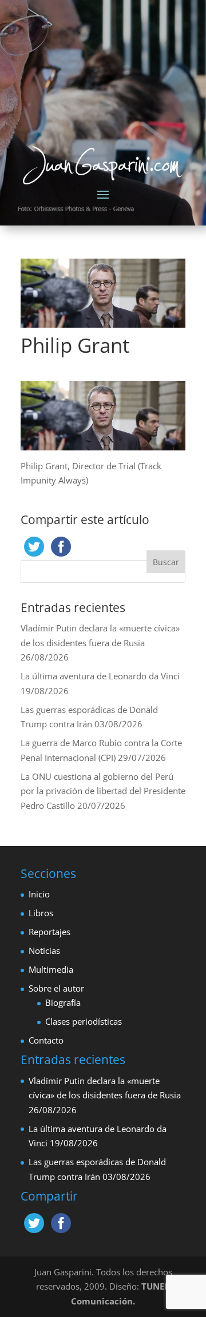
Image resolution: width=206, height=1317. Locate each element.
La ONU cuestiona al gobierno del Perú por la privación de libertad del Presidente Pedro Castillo (103, 791)
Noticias (44, 950)
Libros (41, 913)
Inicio (39, 894)
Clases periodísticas (83, 1021)
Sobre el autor (56, 988)
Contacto (46, 1040)
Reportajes (49, 931)
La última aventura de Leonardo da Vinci (100, 676)
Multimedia (51, 969)
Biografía (63, 1002)
